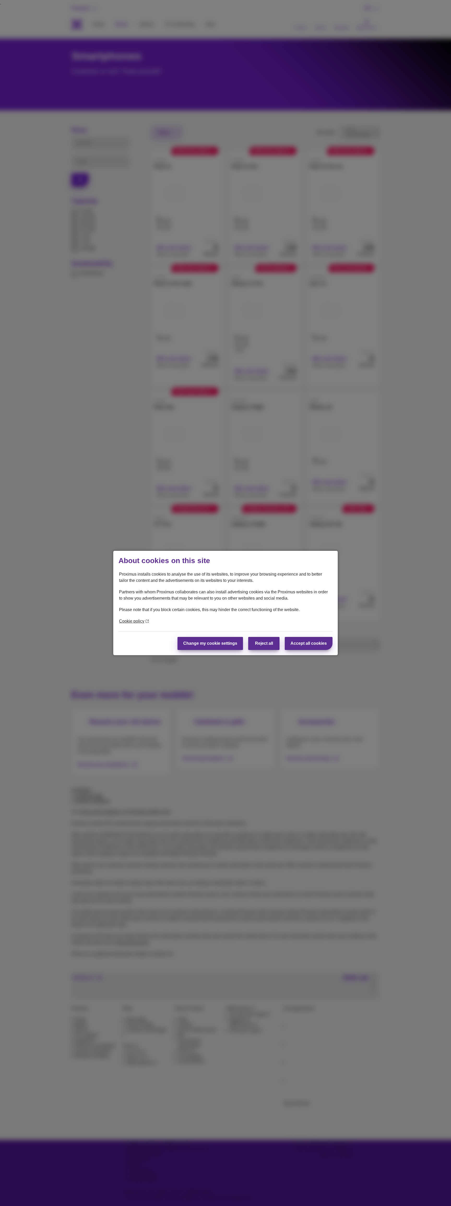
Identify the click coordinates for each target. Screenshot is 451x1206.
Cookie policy (131, 621)
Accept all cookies (308, 643)
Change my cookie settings (210, 643)
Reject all (264, 643)
